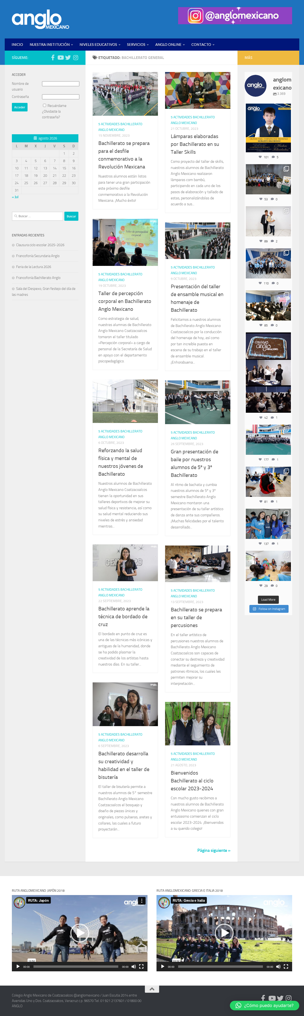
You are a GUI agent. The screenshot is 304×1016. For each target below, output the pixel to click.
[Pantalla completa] (141, 966)
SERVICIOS (136, 44)
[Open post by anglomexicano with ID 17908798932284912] (268, 179)
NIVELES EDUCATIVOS (98, 44)
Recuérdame (57, 106)
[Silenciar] (133, 966)
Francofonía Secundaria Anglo (38, 256)
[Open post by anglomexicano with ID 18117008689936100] (268, 372)
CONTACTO (201, 44)
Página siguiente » (213, 850)
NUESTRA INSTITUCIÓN (50, 44)
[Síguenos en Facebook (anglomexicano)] (53, 57)
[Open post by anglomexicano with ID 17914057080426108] (268, 566)
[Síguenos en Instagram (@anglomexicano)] (75, 57)
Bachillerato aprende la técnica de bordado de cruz (123, 617)
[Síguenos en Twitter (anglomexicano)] (68, 57)
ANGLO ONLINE (168, 44)
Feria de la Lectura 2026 (33, 267)
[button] (79, 933)
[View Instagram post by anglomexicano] (286, 147)
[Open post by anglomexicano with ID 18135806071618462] (268, 305)
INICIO (17, 44)
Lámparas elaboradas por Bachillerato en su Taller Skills (195, 144)
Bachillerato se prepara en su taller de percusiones (196, 617)
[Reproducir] (18, 966)
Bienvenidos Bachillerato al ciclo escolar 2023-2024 (192, 781)
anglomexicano (268, 107)
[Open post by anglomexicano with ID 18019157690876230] (268, 263)
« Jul (15, 197)
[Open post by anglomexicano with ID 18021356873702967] (268, 221)
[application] (79, 933)
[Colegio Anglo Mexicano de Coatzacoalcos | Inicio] (40, 19)
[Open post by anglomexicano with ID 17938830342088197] (268, 440)
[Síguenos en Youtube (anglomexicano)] (60, 57)
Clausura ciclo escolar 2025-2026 (40, 245)
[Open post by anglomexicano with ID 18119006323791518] (268, 482)
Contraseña (20, 97)
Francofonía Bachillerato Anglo (38, 278)
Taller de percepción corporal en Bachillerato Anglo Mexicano (124, 301)
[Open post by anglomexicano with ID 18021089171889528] (268, 524)
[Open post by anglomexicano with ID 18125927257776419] (268, 128)
